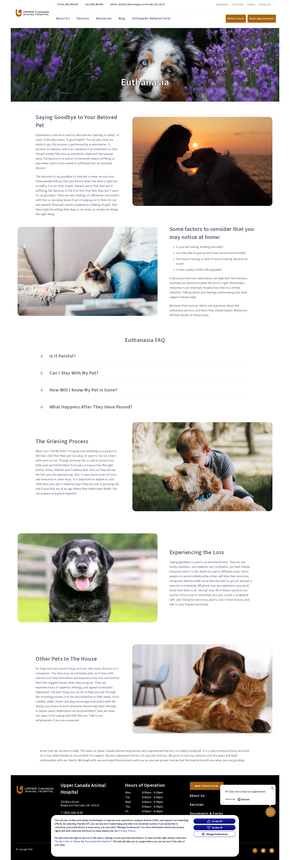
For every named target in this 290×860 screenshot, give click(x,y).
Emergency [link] (222, 4)
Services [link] (197, 804)
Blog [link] (121, 18)
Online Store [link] (235, 18)
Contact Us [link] (264, 4)
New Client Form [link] (207, 786)
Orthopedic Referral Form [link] (151, 18)
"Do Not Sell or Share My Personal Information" (83, 841)
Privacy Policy (127, 830)
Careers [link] (251, 4)
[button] (145, 356)
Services (82, 18)
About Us (63, 18)
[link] (32, 13)
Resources (104, 18)
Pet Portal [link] (237, 4)
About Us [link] (197, 795)
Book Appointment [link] (261, 18)
